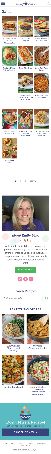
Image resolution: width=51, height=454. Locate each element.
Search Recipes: (26, 291)
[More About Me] (25, 213)
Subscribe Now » (25, 432)
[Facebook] (25, 279)
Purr (36, 450)
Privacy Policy (25, 445)
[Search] (46, 298)
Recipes (22, 443)
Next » (33, 181)
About (13, 443)
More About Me (26, 270)
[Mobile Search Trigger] (48, 3)
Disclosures (42, 443)
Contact (31, 443)
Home (6, 443)
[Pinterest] (20, 279)
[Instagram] (31, 279)
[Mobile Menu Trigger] (2, 3)
